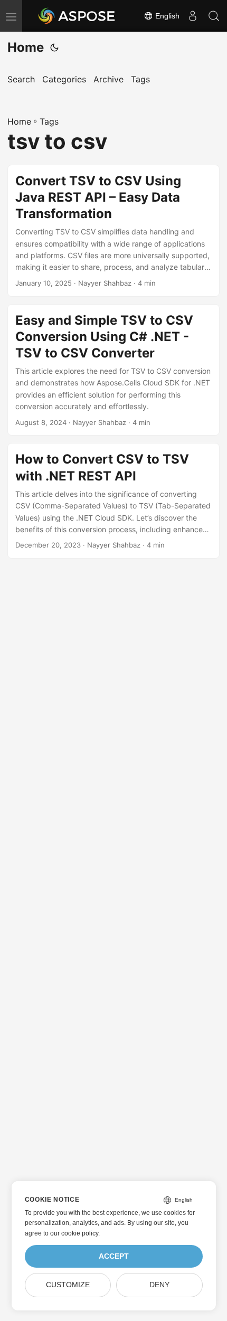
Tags (49, 121)
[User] (192, 16)
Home (25, 47)
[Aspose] (77, 16)
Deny (159, 1285)
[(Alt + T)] (54, 47)
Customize (68, 1285)
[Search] (214, 16)
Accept (114, 1256)
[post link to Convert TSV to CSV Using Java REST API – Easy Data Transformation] (113, 230)
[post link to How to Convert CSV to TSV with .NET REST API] (113, 501)
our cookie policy (74, 1233)
